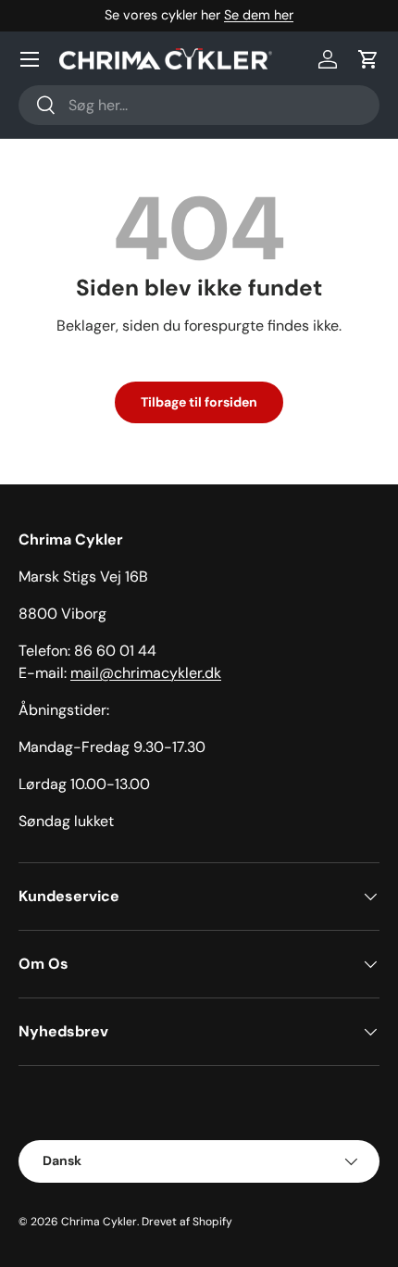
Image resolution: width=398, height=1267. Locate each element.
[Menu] (29, 59)
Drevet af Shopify (187, 1221)
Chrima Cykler (99, 1221)
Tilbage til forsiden (199, 402)
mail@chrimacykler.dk (145, 673)
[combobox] (199, 105)
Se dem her (258, 14)
